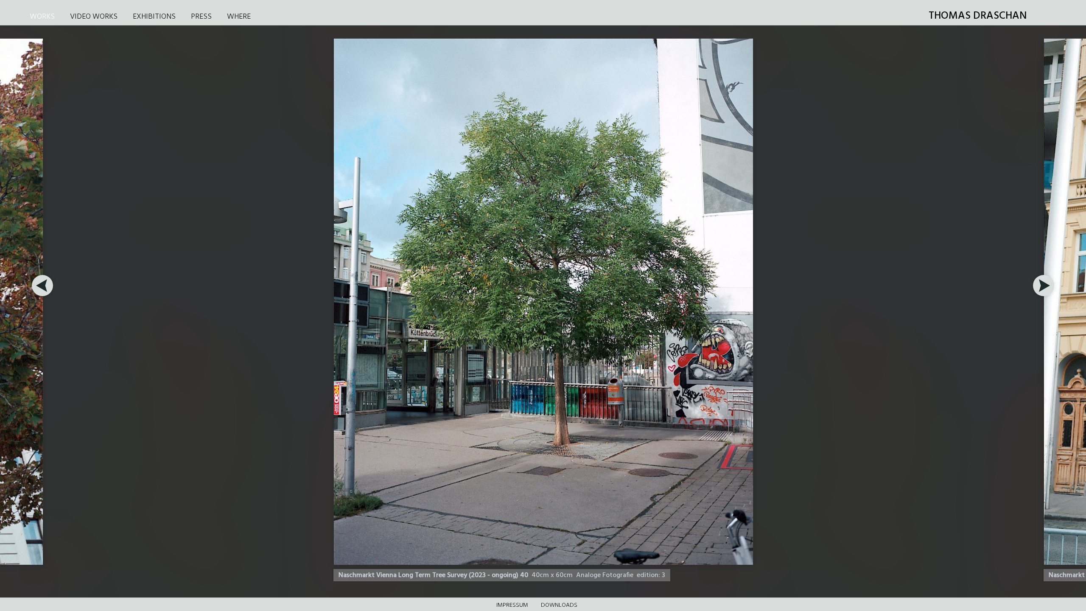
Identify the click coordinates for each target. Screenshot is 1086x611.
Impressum (512, 605)
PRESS (201, 17)
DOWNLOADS (559, 605)
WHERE (239, 17)
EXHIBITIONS (154, 17)
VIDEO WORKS (94, 17)
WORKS (42, 17)
